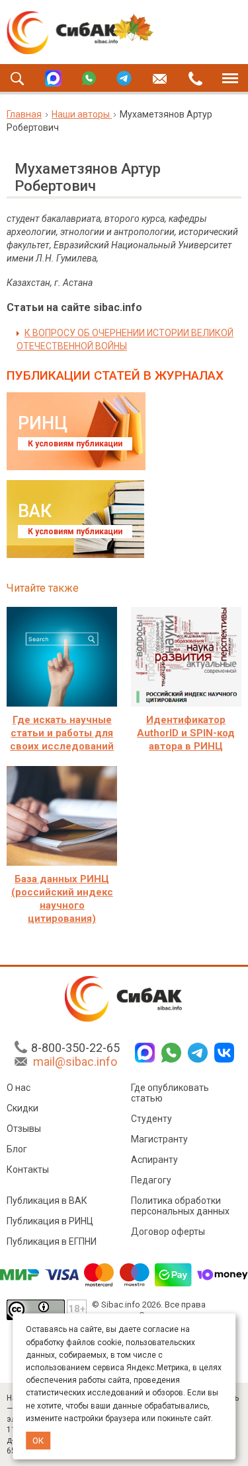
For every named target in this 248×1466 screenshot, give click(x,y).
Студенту (151, 1118)
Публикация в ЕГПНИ (52, 1241)
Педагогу (151, 1180)
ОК (38, 1441)
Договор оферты (168, 1231)
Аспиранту (154, 1159)
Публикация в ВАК (47, 1200)
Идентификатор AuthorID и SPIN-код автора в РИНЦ (186, 733)
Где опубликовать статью (170, 1092)
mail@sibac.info (75, 1061)
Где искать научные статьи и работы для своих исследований (62, 733)
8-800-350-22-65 (75, 1048)
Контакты (28, 1169)
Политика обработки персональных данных (180, 1205)
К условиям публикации (75, 443)
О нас (18, 1087)
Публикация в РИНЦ (50, 1221)
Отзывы (24, 1128)
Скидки (22, 1108)
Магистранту (159, 1139)
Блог (17, 1149)
